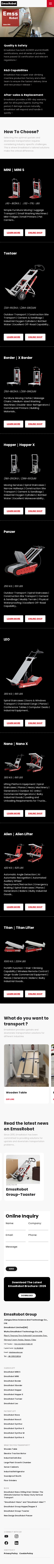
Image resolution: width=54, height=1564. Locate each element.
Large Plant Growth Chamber (17, 1462)
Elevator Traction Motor (15, 1453)
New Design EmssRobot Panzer (18, 1515)
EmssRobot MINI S (12, 1372)
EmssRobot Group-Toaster (16, 1511)
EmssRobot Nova (12, 1415)
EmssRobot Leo (11, 1403)
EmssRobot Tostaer (13, 1399)
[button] (48, 1064)
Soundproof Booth (12, 1476)
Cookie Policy (26, 1553)
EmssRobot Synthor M (14, 1433)
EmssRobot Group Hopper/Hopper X (20, 1506)
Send (11, 1269)
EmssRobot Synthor (13, 1424)
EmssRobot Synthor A (14, 1437)
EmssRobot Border (12, 1381)
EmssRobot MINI (11, 1376)
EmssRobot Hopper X (13, 1394)
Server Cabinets (11, 1467)
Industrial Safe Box (12, 1458)
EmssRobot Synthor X (14, 1428)
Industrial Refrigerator (14, 1471)
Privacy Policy (11, 1553)
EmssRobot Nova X (12, 1419)
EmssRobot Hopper (12, 1390)
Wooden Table (10, 1449)
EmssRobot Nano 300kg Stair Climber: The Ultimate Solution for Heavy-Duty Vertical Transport (23, 1495)
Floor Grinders (10, 1480)
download (27, 1295)
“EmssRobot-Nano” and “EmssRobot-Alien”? (24, 1502)
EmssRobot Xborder (13, 1385)
